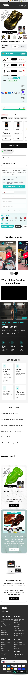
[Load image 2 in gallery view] (9, 37)
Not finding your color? (15, 210)
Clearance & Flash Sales (7, 619)
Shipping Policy (5, 650)
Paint (2, 621)
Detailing (3, 630)
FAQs (2, 648)
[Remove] (23, 65)
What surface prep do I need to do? (11, 431)
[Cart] (24, 6)
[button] (24, 6)
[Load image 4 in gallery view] (19, 37)
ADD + (6, 138)
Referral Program (5, 642)
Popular (4, 118)
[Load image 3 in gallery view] (14, 37)
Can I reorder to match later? (10, 437)
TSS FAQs (16, 628)
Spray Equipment (5, 625)
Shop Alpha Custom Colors (13, 186)
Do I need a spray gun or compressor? (12, 419)
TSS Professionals (5, 1)
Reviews (16, 622)
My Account (4, 644)
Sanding (17, 118)
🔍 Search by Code (20, 192)
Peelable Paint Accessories (4, 635)
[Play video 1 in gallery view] (25, 37)
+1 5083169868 (18, 642)
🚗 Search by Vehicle (8, 192)
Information (4, 632)
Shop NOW (14, 505)
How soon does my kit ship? (9, 413)
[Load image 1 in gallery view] (3, 37)
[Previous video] (12, 273)
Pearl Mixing (17, 626)
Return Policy (4, 652)
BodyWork (23, 118)
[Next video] (16, 273)
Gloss (15, 46)
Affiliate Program (18, 635)
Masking (10, 118)
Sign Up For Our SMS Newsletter (19, 620)
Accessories (4, 628)
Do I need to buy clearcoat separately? (12, 425)
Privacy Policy (4, 654)
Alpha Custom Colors (7, 226)
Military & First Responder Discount (19, 633)
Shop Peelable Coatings (20, 630)
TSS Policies (17, 624)
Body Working (4, 623)
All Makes (18, 226)
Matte (22, 46)
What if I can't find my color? (9, 442)
